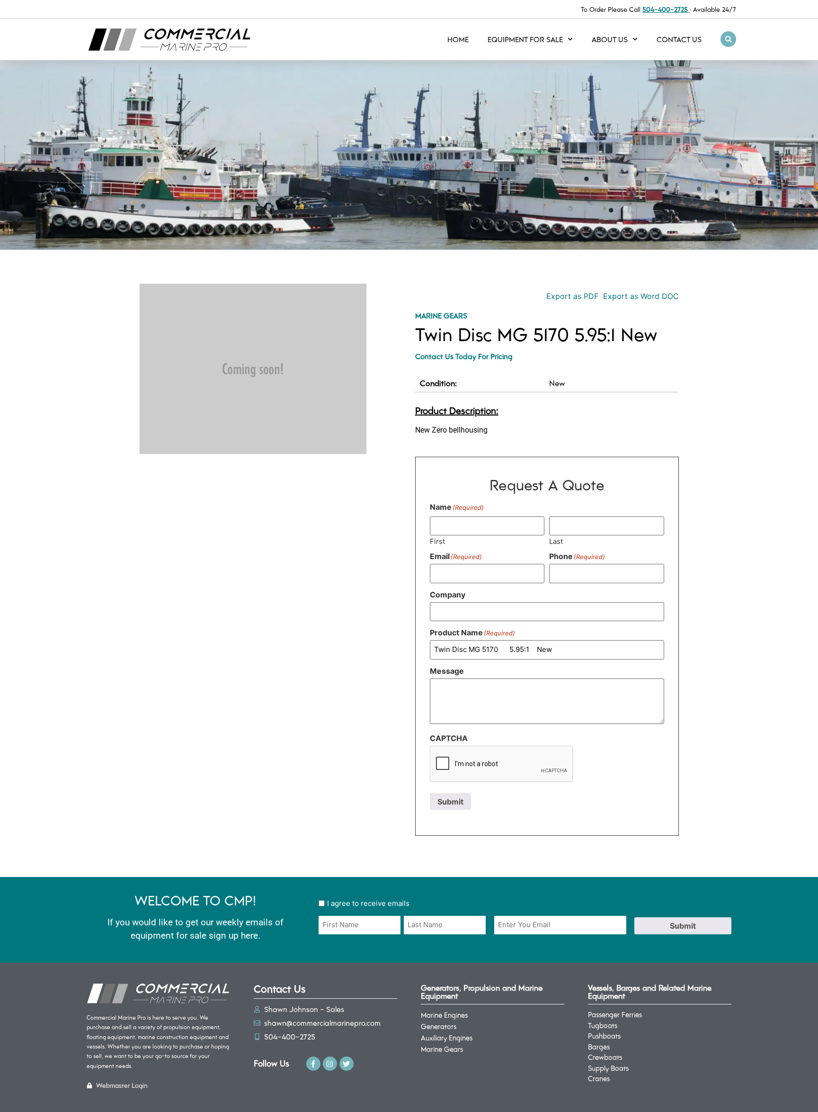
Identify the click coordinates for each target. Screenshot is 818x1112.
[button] (728, 39)
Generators (438, 1026)
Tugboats (602, 1025)
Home (458, 39)
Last (556, 541)
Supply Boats (608, 1068)
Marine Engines (444, 1015)
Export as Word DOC (641, 296)
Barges (599, 1046)
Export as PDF (571, 296)
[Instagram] (330, 1064)
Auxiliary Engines (446, 1037)
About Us (610, 39)
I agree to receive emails (368, 903)
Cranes (599, 1078)
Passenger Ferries (615, 1014)
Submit (450, 801)
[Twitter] (346, 1064)
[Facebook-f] (313, 1064)
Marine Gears (441, 315)
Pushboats (604, 1036)
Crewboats (605, 1057)
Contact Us (679, 39)
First (437, 541)
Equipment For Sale (525, 39)
